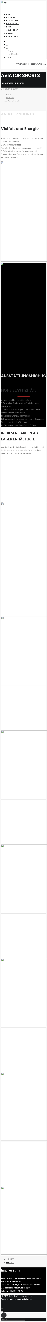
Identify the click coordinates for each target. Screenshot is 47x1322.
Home (8, 94)
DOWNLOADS (12, 36)
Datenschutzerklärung (10, 1299)
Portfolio (10, 97)
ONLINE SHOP (12, 30)
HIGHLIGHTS (11, 24)
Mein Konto (27, 1299)
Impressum (26, 1296)
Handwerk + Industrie (14, 83)
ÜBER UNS (10, 17)
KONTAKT (10, 33)
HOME (8, 14)
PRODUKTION (12, 20)
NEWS (8, 27)
